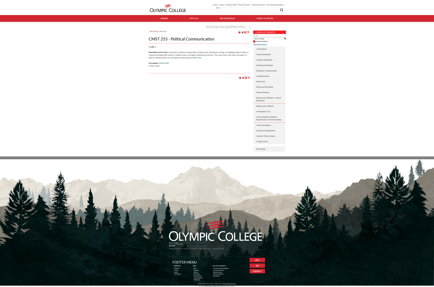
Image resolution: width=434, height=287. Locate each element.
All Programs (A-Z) (263, 111)
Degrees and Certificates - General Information (268, 99)
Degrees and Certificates (265, 106)
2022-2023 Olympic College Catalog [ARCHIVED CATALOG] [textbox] (225, 27)
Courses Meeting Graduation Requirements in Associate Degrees (268, 118)
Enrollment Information (264, 65)
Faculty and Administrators (265, 131)
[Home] (168, 8)
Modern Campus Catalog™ (228, 286)
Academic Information (264, 60)
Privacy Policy (226, 283)
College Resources (263, 76)
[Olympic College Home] (215, 231)
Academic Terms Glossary (265, 136)
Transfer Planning (262, 92)
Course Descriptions (263, 125)
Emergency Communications (266, 71)
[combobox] (228, 26)
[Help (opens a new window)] (248, 32)
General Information (263, 54)
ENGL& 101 (164, 63)
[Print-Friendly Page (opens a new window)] (245, 32)
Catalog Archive (262, 141)
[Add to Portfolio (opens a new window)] (239, 32)
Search (218, 7)
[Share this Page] (242, 32)
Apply (257, 260)
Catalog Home (261, 49)
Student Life (260, 82)
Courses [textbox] (256, 36)
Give (257, 265)
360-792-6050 (172, 245)
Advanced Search (260, 45)
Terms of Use (233, 283)
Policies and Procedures (264, 87)
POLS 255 (196, 58)
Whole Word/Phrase (262, 41)
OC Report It (257, 271)
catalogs (202, 286)
